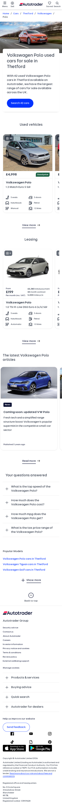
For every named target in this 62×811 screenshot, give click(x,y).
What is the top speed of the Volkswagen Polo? (30, 488)
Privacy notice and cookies (16, 649)
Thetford (28, 13)
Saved (49, 6)
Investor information (13, 644)
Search (57, 6)
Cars (16, 13)
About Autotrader (11, 636)
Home (6, 13)
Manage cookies (11, 668)
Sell (12, 6)
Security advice (10, 628)
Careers (7, 640)
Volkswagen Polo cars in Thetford (24, 559)
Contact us (8, 632)
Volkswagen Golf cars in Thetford (24, 570)
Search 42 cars (20, 103)
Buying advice (21, 687)
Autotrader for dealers (27, 706)
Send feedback (16, 727)
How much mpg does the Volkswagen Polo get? (28, 516)
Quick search (20, 697)
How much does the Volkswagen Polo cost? (27, 502)
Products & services (25, 677)
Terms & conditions (12, 653)
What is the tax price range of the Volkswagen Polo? (32, 530)
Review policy (10, 657)
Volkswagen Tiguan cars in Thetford (25, 564)
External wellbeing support (16, 661)
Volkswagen (44, 13)
